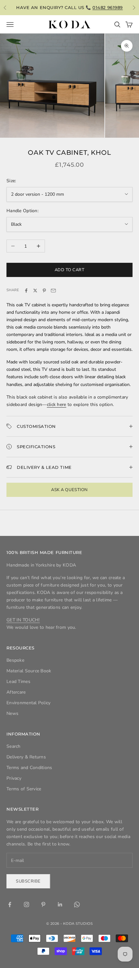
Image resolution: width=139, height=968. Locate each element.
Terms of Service (23, 789)
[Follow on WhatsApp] (77, 904)
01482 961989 (107, 7)
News (12, 713)
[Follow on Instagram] (26, 904)
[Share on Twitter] (35, 290)
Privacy (13, 778)
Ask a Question (69, 490)
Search (13, 746)
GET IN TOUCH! (23, 620)
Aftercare (16, 692)
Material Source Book (28, 671)
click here (56, 404)
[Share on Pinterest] (44, 290)
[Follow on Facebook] (9, 904)
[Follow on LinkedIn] (60, 904)
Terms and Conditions (29, 768)
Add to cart (70, 270)
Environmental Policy (28, 703)
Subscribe (28, 881)
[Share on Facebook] (26, 290)
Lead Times (18, 681)
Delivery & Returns (26, 757)
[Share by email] (53, 290)
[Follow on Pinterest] (43, 904)
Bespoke (15, 660)
